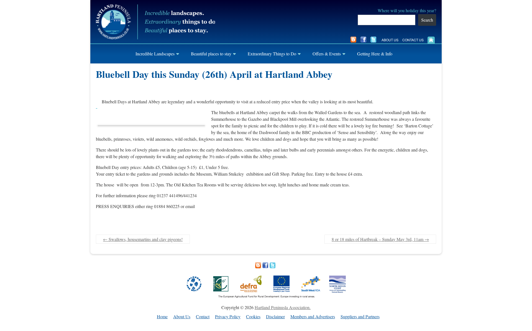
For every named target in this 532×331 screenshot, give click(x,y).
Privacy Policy (228, 316)
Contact (202, 316)
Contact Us (413, 39)
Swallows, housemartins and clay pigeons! (143, 239)
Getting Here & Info (374, 54)
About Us (390, 39)
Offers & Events (327, 54)
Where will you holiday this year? (407, 10)
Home (162, 316)
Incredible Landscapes (155, 54)
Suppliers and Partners (360, 316)
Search (427, 20)
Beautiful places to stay (211, 54)
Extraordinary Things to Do (272, 54)
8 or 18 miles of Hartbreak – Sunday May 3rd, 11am (380, 239)
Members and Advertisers (312, 316)
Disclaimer (275, 316)
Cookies (253, 316)
